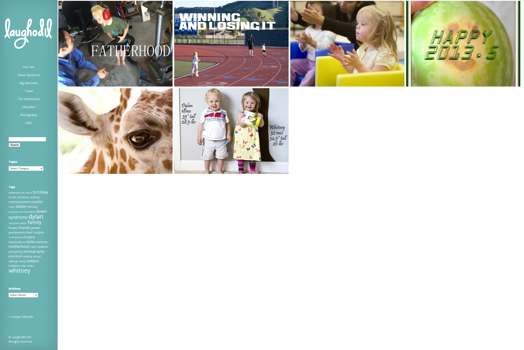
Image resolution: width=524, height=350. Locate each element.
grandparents (17, 232)
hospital (29, 237)
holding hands (16, 237)
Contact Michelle (22, 317)
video (30, 266)
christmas (23, 197)
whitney (19, 270)
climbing (35, 197)
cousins (36, 201)
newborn (42, 247)
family (35, 222)
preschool (15, 256)
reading (27, 256)
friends (24, 227)
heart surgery (35, 232)
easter (23, 223)
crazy (12, 206)
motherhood (19, 246)
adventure (14, 192)
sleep (22, 261)
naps (33, 247)
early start (14, 223)
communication (19, 202)
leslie (30, 241)
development (16, 211)
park (11, 251)
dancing (32, 206)
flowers (13, 228)
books (12, 197)
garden (35, 228)
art (23, 192)
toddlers (32, 261)
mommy (41, 242)
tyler (24, 266)
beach (28, 192)
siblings (13, 261)
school (37, 256)
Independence (17, 242)
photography (34, 251)
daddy (21, 206)
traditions (14, 266)
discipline (29, 211)
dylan (35, 216)
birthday (40, 192)
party (19, 251)
